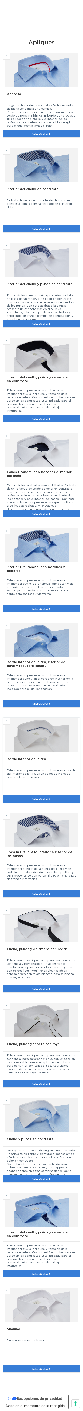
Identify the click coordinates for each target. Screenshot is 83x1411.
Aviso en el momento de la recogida (35, 1406)
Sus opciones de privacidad (39, 1398)
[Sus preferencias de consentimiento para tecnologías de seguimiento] (76, 1404)
